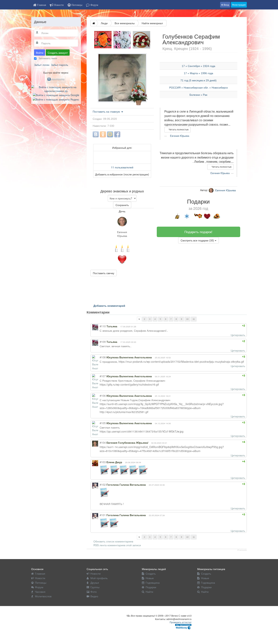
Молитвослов (43, 596)
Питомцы (40, 582)
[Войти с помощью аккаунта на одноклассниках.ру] (56, 88)
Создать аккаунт (58, 52)
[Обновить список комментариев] (116, 312)
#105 (103, 423)
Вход (226, 4)
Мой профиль (99, 578)
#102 (103, 484)
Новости (40, 578)
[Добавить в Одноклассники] (103, 134)
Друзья (94, 582)
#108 (103, 357)
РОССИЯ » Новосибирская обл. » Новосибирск (198, 87)
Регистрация (239, 4)
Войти (39, 52)
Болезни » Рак (198, 94)
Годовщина (153, 582)
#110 (103, 326)
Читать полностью (178, 129)
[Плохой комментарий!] (234, 325)
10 (187, 319)
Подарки (151, 587)
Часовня (40, 592)
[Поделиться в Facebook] (117, 134)
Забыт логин (41, 65)
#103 (103, 462)
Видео (94, 596)
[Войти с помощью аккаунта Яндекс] (56, 99)
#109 (103, 342)
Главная (40, 573)
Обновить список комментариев (113, 541)
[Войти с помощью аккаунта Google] (56, 94)
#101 (103, 515)
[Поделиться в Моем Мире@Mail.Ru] (110, 134)
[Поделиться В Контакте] (96, 134)
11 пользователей (122, 167)
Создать (151, 573)
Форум (39, 587)
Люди (104, 23)
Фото (93, 592)
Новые (150, 578)
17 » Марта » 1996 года (198, 73)
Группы (94, 587)
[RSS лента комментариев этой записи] (112, 312)
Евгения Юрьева (122, 234)
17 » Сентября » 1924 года (198, 66)
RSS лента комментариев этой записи (117, 545)
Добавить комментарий (109, 305)
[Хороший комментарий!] (230, 325)
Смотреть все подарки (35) (198, 240)
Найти (149, 592)
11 (194, 319)
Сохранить (122, 205)
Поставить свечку (103, 273)
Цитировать (238, 335)
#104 (103, 442)
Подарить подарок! (198, 231)
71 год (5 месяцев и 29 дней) (198, 80)
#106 (103, 396)
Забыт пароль (59, 65)
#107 (103, 376)
